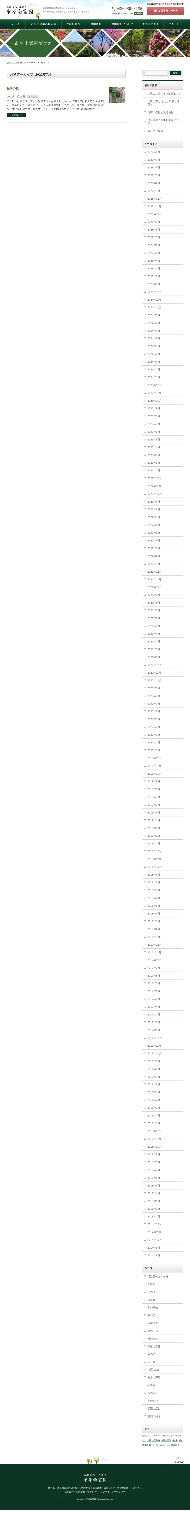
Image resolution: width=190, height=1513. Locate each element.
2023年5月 (154, 439)
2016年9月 (154, 1061)
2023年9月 (154, 408)
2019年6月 (154, 804)
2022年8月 (154, 509)
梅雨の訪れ (154, 1369)
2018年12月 (155, 851)
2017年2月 (154, 1022)
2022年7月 (154, 517)
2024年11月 (154, 299)
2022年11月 (154, 486)
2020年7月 (154, 703)
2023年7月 (154, 423)
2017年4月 (154, 1006)
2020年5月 (154, 719)
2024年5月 (154, 346)
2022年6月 (154, 524)
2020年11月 (154, 672)
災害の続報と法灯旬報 (160, 112)
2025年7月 (154, 237)
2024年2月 (154, 369)
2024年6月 (154, 338)
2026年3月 (154, 175)
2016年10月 (155, 1053)
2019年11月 (154, 765)
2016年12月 (155, 1037)
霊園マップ (109, 1488)
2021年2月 (154, 649)
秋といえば (154, 1445)
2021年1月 (154, 657)
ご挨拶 (151, 1284)
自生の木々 (165, 1445)
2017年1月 (154, 1030)
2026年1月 (154, 190)
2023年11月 (154, 392)
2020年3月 (154, 734)
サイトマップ (94, 1491)
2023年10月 (155, 400)
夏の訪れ (33, 97)
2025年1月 (154, 284)
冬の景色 (153, 1307)
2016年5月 (154, 1092)
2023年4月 (154, 447)
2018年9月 (154, 874)
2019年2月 (154, 835)
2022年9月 (154, 501)
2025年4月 (154, 260)
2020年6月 (154, 711)
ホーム (51, 1488)
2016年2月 (154, 1115)
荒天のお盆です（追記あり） (164, 93)
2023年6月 (154, 431)
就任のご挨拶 (155, 131)
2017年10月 (155, 960)
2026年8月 (154, 151)
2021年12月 (155, 571)
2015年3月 (154, 1201)
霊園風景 (175, 1445)
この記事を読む (17, 115)
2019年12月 (155, 758)
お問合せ (80, 1491)
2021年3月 (154, 641)
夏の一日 (153, 1330)
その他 (151, 1291)
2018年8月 (154, 882)
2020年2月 (154, 742)
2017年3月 (154, 1014)
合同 (149, 1440)
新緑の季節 (154, 1346)
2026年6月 (154, 167)
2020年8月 (154, 696)
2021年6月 (154, 618)
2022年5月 (154, 532)
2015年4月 (154, 1193)
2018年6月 (154, 897)
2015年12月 (155, 1131)
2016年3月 (154, 1107)
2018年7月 (154, 890)
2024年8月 (154, 323)
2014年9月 (154, 1247)
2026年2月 (154, 183)
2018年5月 (154, 905)
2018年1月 (154, 936)
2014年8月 (154, 1255)
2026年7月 (154, 159)
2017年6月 (154, 991)
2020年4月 (154, 726)
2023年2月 (154, 462)
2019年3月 (154, 828)
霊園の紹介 (154, 1416)
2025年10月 (155, 214)
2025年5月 (154, 252)
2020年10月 (155, 680)
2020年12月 (155, 664)
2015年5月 (154, 1185)
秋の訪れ (153, 1392)
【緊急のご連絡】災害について (164, 122)
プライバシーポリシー (114, 1491)
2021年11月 (154, 579)
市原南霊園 (166, 1440)
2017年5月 (154, 998)
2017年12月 (155, 944)
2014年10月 (155, 1239)
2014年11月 (154, 1232)
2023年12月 (155, 385)
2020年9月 (154, 688)
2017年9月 (154, 967)
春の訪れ (153, 1354)
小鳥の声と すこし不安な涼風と (163, 103)
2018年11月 (154, 859)
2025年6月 (154, 245)
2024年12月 (155, 291)
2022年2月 (154, 556)
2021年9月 (154, 594)
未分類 (151, 1361)
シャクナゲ (154, 1436)
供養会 (151, 1299)
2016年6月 (154, 1084)
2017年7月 (154, 983)
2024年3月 (154, 361)
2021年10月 (155, 587)
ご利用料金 (85, 1488)
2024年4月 (154, 353)
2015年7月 (154, 1170)
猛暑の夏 (13, 88)
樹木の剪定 (154, 1377)
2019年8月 (154, 789)
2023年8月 (154, 416)
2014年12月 (155, 1224)
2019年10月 (155, 773)
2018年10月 (155, 866)
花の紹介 (153, 1400)
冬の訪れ (153, 1315)
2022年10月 (155, 493)
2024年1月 (154, 377)
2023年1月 (154, 470)
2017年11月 (154, 952)
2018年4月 (154, 913)
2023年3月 (154, 455)
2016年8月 (154, 1069)
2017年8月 (154, 975)
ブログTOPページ (16, 62)
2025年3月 (154, 268)
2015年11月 (154, 1138)
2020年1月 (154, 750)
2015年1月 (154, 1216)
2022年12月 (155, 478)
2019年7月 (154, 797)
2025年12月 (155, 198)
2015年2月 (154, 1208)
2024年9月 (154, 315)
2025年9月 (154, 221)
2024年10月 (155, 307)
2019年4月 (154, 820)
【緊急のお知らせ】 (159, 1276)
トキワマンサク (167, 1436)
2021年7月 (154, 610)
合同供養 (153, 1323)
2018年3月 (154, 921)
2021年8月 (154, 602)
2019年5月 (154, 812)
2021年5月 (154, 625)
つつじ (145, 1436)
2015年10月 (155, 1146)
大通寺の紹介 (124, 1488)
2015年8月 (154, 1162)
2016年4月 (154, 1099)
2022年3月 (154, 548)
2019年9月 (154, 781)
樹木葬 (151, 1385)
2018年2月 (154, 929)
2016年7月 (154, 1076)
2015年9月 (154, 1154)
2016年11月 (154, 1045)
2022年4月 (154, 540)
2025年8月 (154, 229)
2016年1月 (154, 1123)
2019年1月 (154, 843)
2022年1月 (154, 563)
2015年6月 (154, 1177)
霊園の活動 (154, 1408)
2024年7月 (154, 330)
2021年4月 (154, 633)
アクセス (137, 1488)
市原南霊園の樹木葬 (67, 1488)
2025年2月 (154, 276)
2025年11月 (154, 206)
